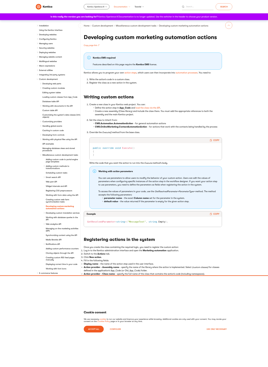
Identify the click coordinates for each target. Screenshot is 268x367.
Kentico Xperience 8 (95, 7)
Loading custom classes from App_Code (59, 97)
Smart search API (53, 177)
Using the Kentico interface (50, 30)
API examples (48, 144)
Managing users (46, 43)
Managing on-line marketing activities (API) (62, 229)
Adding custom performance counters (62, 248)
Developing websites (48, 34)
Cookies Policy (103, 321)
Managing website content (50, 57)
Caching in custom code (53, 130)
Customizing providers (52, 121)
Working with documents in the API (57, 106)
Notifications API (53, 244)
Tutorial (138, 7)
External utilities (46, 70)
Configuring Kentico (48, 39)
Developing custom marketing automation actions (60, 207)
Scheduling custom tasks (56, 173)
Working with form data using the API (62, 195)
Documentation (120, 7)
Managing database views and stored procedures (58, 149)
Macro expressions (47, 66)
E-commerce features (48, 273)
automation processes (187, 72)
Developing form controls (53, 135)
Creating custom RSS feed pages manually (60, 258)
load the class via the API (148, 108)
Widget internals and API (56, 186)
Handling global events (52, 126)
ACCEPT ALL (93, 329)
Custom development (48, 79)
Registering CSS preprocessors (59, 190)
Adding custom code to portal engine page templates (62, 160)
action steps (131, 72)
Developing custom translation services (63, 213)
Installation (44, 26)
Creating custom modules (53, 88)
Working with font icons (56, 269)
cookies (103, 319)
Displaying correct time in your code (61, 264)
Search (224, 7)
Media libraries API (54, 240)
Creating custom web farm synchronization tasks (57, 200)
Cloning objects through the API (60, 253)
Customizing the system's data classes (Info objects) (61, 116)
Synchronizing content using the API (61, 235)
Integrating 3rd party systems (52, 75)
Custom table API (50, 110)
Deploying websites (47, 52)
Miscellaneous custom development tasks (60, 155)
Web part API (51, 182)
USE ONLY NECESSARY (217, 329)
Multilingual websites (48, 61)
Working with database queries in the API (62, 218)
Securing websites (46, 48)
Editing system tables (51, 92)
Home (86, 26)
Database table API (50, 101)
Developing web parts (51, 83)
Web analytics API (53, 224)
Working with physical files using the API (59, 139)
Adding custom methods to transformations (57, 167)
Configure (115, 329)
